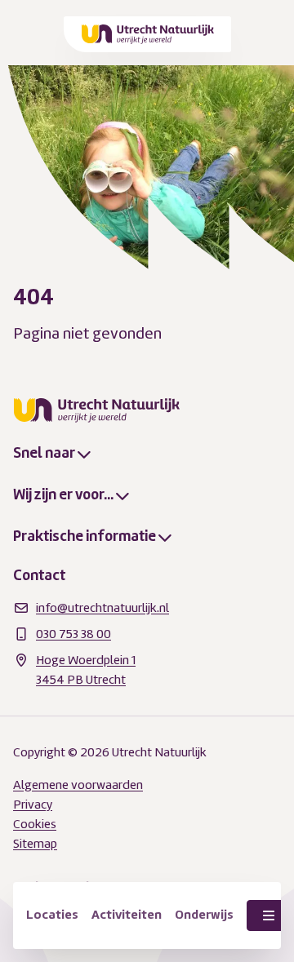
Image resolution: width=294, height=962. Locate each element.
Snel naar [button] (44, 453)
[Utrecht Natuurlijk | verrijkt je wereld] (148, 34)
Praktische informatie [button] (84, 536)
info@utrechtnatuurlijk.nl (102, 608)
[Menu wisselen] (269, 915)
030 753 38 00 (73, 634)
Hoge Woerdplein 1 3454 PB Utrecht (86, 670)
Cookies (34, 824)
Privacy (32, 804)
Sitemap (35, 843)
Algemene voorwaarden (78, 785)
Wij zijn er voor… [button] (63, 494)
